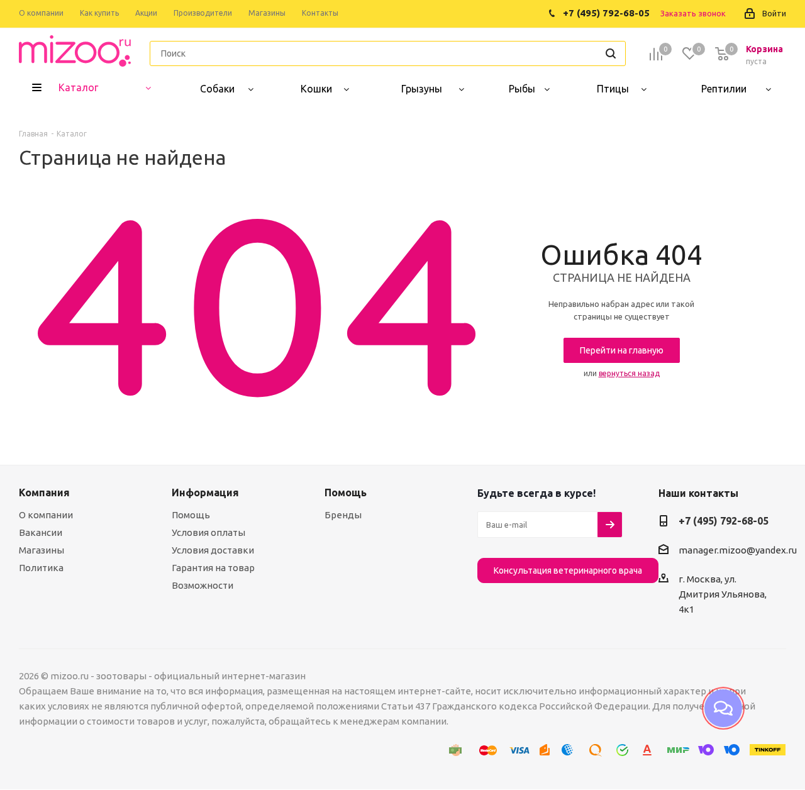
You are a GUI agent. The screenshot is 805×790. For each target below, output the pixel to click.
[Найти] (611, 53)
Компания (44, 492)
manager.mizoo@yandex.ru (738, 550)
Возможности (202, 585)
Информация (205, 492)
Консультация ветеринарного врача (568, 570)
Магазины (41, 550)
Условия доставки (213, 550)
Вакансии (40, 532)
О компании (46, 514)
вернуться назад (629, 373)
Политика (41, 567)
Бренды (343, 514)
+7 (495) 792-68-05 (724, 520)
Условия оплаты (208, 532)
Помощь (191, 514)
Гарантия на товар (213, 567)
